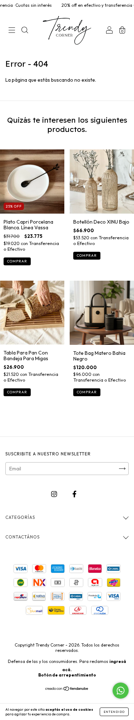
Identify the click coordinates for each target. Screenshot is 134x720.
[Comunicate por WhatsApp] (121, 691)
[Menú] (11, 31)
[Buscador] (24, 31)
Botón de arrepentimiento (67, 675)
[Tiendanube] (67, 689)
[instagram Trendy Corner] (54, 494)
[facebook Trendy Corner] (74, 494)
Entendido (114, 712)
